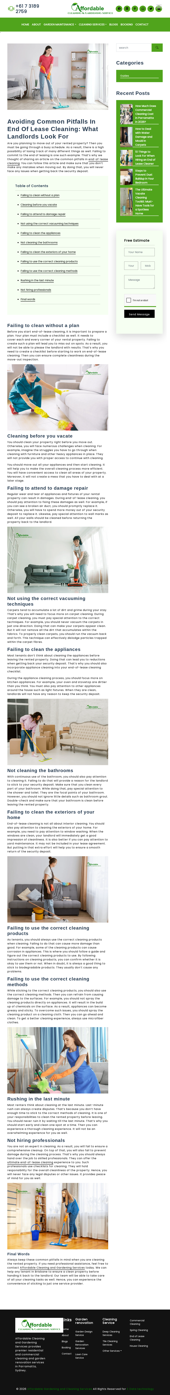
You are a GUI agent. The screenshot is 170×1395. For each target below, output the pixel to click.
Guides (124, 76)
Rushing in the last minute (37, 280)
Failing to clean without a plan (40, 195)
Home (25, 24)
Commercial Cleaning (137, 1322)
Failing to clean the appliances (40, 233)
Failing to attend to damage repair (43, 214)
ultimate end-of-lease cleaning (30, 1162)
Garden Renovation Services (81, 1345)
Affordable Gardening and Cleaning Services (59, 1389)
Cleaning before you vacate (39, 205)
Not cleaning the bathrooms (39, 242)
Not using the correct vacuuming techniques (50, 224)
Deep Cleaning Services (111, 1333)
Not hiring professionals (36, 290)
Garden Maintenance (59, 24)
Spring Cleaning (139, 1330)
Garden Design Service (83, 1333)
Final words (28, 299)
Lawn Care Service (81, 1356)
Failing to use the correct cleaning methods (49, 271)
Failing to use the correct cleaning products (49, 261)
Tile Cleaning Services (110, 1343)
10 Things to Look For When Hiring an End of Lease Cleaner (145, 158)
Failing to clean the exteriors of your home (48, 252)
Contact (142, 24)
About (36, 24)
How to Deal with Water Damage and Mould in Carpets (143, 137)
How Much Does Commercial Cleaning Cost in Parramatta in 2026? (145, 114)
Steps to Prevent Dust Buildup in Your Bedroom (144, 177)
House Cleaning (139, 1346)
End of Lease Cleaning (137, 1338)
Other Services (111, 1351)
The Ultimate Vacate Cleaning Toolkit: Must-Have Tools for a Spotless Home (144, 201)
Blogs (113, 24)
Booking (127, 24)
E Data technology (140, 1389)
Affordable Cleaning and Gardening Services (52, 1268)
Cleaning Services (92, 24)
